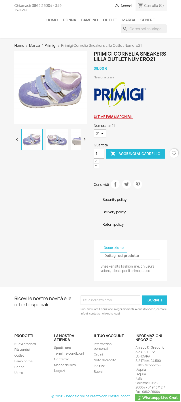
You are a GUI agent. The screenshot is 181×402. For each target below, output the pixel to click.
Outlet (110, 19)
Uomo (52, 19)
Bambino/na (23, 361)
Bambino (89, 19)
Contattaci (62, 359)
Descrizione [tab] (114, 247)
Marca (128, 19)
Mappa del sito (65, 365)
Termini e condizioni (69, 353)
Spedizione (62, 348)
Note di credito (105, 360)
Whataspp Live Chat (160, 397)
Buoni (98, 371)
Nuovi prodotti (25, 344)
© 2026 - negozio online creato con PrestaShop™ (90, 396)
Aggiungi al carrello (135, 153)
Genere (147, 19)
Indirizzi (99, 366)
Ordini (98, 354)
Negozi (59, 371)
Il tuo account (109, 335)
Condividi (115, 184)
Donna (69, 19)
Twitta (126, 184)
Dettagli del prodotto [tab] (121, 255)
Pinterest (137, 184)
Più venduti (22, 350)
